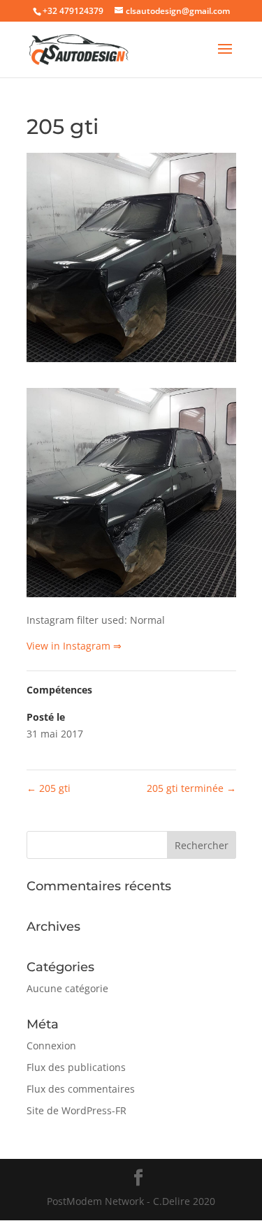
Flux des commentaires (81, 1088)
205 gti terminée (191, 788)
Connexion (51, 1045)
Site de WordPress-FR (76, 1110)
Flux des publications (76, 1067)
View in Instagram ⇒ (74, 645)
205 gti (49, 788)
